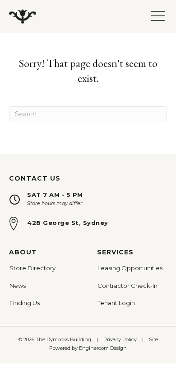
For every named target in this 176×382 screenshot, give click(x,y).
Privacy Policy (120, 339)
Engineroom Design (103, 348)
